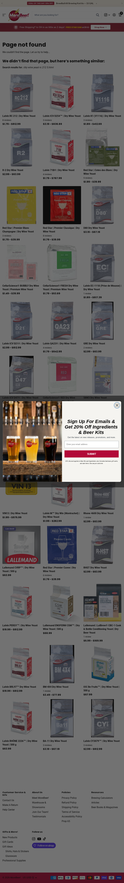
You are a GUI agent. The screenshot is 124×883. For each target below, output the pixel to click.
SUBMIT (91, 454)
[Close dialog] (117, 405)
